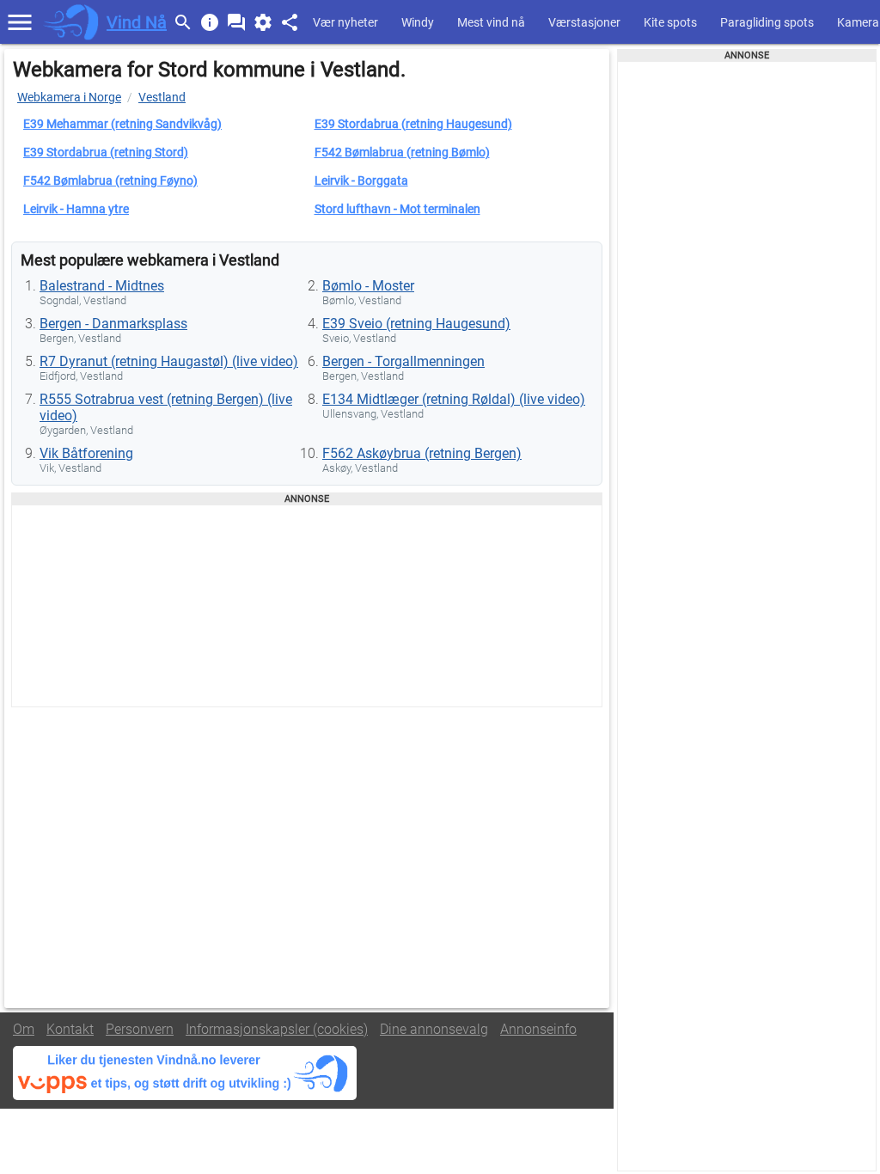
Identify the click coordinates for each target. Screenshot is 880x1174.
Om (23, 1029)
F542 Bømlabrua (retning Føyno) (110, 180)
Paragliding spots (767, 22)
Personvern (140, 1029)
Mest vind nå (491, 22)
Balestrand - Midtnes (102, 286)
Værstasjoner (584, 22)
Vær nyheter (345, 22)
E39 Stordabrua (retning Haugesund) (413, 124)
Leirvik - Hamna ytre (76, 209)
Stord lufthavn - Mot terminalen (397, 209)
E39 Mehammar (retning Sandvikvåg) (122, 124)
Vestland (162, 97)
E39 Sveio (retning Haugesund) (416, 323)
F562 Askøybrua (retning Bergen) (422, 453)
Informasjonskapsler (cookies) (277, 1029)
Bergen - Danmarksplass (113, 323)
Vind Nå (137, 22)
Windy (417, 22)
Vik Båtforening (86, 453)
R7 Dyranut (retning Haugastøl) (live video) (169, 361)
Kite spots (670, 22)
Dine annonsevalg (434, 1029)
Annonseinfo (538, 1029)
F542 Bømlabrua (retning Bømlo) (402, 152)
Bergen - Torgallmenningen (403, 361)
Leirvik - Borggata (361, 180)
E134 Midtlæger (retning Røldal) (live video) (453, 399)
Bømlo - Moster (368, 286)
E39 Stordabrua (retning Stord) (105, 152)
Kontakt (70, 1029)
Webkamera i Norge (69, 97)
